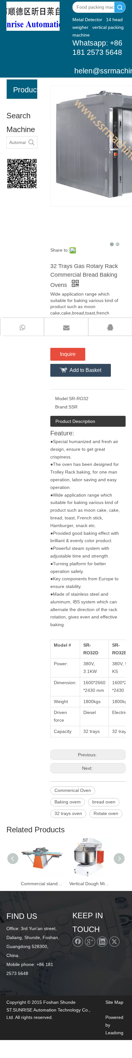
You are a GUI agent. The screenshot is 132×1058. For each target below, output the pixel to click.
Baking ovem (67, 801)
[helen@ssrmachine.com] (21, 173)
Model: (62, 398)
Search (119, 7)
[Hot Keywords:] (31, 142)
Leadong (114, 1032)
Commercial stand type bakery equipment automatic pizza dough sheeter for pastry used (42, 883)
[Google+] (90, 941)
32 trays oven (68, 813)
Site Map (114, 1002)
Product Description (75, 421)
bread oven (103, 801)
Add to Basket (85, 370)
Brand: (62, 406)
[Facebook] (78, 941)
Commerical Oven (72, 790)
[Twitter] (114, 941)
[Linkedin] (102, 941)
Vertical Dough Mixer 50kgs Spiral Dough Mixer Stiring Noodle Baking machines (90, 883)
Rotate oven (106, 813)
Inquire (68, 354)
